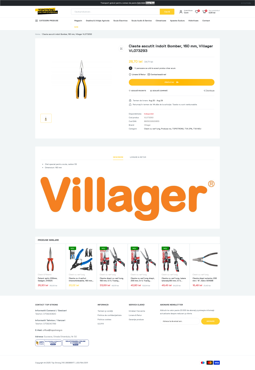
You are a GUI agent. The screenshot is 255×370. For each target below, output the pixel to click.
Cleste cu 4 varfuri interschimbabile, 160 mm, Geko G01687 (80, 279)
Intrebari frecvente (137, 311)
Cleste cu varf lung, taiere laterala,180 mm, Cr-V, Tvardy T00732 (174, 279)
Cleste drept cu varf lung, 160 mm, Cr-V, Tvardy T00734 (112, 279)
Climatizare (161, 20)
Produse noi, (166, 128)
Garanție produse (136, 319)
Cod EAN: (133, 121)
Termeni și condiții (105, 311)
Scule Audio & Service (141, 20)
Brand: (131, 125)
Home (37, 34)
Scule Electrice (120, 20)
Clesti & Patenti (45, 274)
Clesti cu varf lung (77, 274)
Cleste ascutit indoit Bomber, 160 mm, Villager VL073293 (171, 48)
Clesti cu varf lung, (152, 128)
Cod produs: (134, 117)
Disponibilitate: (135, 114)
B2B (76, 27)
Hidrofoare (193, 20)
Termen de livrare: (140, 100)
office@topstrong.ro (52, 330)
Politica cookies (104, 319)
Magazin (78, 20)
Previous (35, 267)
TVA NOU (197, 128)
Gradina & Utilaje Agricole (97, 20)
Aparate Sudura (177, 20)
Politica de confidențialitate (110, 315)
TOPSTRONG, (178, 128)
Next (219, 267)
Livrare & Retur (138, 157)
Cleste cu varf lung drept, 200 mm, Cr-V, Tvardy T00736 (142, 279)
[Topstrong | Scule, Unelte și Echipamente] (46, 11)
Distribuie (210, 90)
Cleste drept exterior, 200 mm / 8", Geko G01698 (205, 279)
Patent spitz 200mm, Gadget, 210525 (47, 279)
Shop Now (150, 3)
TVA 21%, (189, 128)
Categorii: (133, 128)
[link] (60, 251)
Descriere (118, 157)
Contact (206, 20)
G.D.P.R (101, 324)
